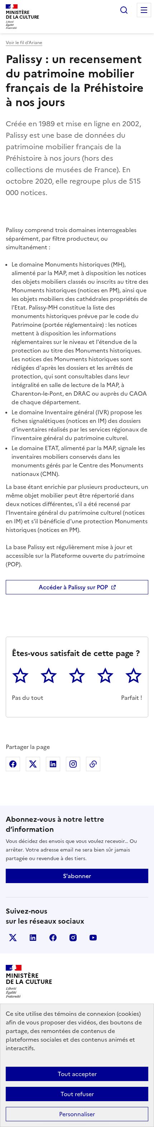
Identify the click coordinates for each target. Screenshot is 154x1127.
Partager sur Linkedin (53, 764)
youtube (93, 937)
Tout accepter (77, 1074)
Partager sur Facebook (13, 764)
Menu (144, 10)
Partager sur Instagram (73, 764)
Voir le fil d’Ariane (24, 42)
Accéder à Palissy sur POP (73, 587)
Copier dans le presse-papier (93, 764)
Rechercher (124, 10)
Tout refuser (77, 1094)
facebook (53, 937)
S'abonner (77, 876)
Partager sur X (33, 764)
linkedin (33, 937)
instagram (73, 937)
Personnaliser (77, 1114)
